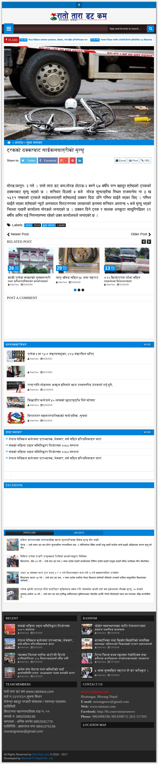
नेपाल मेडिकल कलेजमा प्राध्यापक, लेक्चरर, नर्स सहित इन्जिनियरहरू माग (50, 39)
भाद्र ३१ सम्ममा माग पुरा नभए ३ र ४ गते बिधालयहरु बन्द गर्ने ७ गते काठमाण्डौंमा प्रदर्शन (69, 572)
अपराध (32, 225)
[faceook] (79, 475)
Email (122, 160)
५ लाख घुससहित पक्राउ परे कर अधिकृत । (121, 670)
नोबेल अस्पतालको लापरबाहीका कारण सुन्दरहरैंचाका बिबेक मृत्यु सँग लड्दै (59, 540)
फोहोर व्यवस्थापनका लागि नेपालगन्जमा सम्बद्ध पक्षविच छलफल (120, 628)
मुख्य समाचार (54, 225)
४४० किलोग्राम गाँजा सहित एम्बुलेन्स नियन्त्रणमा (122, 279)
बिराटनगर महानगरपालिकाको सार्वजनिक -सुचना (57, 416)
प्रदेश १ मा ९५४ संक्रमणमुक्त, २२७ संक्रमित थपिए (61, 354)
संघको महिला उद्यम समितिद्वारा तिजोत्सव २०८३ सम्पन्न (44, 451)
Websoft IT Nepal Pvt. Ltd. (37, 758)
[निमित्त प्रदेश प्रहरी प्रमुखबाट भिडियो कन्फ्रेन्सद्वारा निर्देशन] (13, 561)
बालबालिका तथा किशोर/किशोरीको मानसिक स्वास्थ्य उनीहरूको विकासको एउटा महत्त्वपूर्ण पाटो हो (123, 644)
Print (135, 160)
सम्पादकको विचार (16, 344)
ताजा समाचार (14, 432)
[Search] (150, 28)
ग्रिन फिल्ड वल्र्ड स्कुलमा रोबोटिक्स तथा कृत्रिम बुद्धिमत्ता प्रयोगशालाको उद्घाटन (122, 657)
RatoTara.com (40, 754)
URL (147, 160)
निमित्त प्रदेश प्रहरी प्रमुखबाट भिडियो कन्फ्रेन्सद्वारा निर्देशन (53, 556)
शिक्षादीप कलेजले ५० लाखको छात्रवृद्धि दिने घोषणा (61, 400)
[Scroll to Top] (152, 758)
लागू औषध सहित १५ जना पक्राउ (77, 278)
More (147, 344)
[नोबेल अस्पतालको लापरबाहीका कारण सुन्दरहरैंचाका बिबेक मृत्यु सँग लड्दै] (13, 544)
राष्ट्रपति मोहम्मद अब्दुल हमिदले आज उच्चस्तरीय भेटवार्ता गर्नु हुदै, (70, 385)
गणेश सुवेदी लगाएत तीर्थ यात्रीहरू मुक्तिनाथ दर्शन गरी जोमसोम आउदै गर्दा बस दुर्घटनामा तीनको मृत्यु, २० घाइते (81, 589)
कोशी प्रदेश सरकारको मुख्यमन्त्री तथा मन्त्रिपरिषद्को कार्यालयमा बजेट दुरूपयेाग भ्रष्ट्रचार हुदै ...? (29, 281)
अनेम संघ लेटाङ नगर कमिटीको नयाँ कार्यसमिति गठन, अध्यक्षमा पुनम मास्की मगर (46, 671)
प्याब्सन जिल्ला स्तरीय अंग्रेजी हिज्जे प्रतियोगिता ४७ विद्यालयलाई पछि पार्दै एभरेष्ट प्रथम (68, 439)
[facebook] (79, 5)
